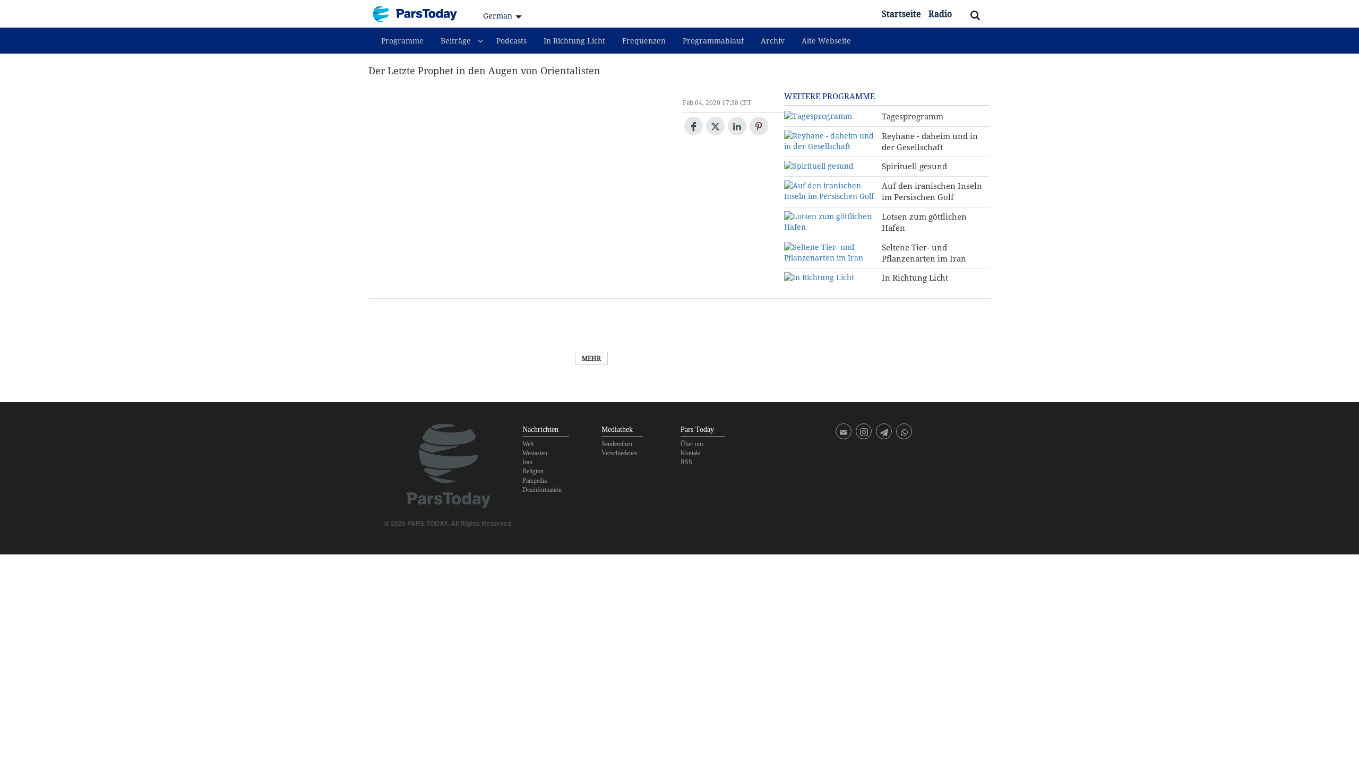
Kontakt (691, 453)
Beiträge (456, 41)
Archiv (773, 41)
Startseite (901, 14)
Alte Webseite (826, 41)
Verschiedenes (619, 453)
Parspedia (534, 480)
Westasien (534, 453)
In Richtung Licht (574, 41)
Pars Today (420, 14)
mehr (591, 358)
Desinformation (542, 489)
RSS (686, 462)
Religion (533, 471)
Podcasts (511, 41)
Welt (528, 444)
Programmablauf (713, 41)
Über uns (692, 444)
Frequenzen (644, 41)
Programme (402, 41)
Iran (527, 462)
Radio (940, 14)
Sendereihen (616, 444)
